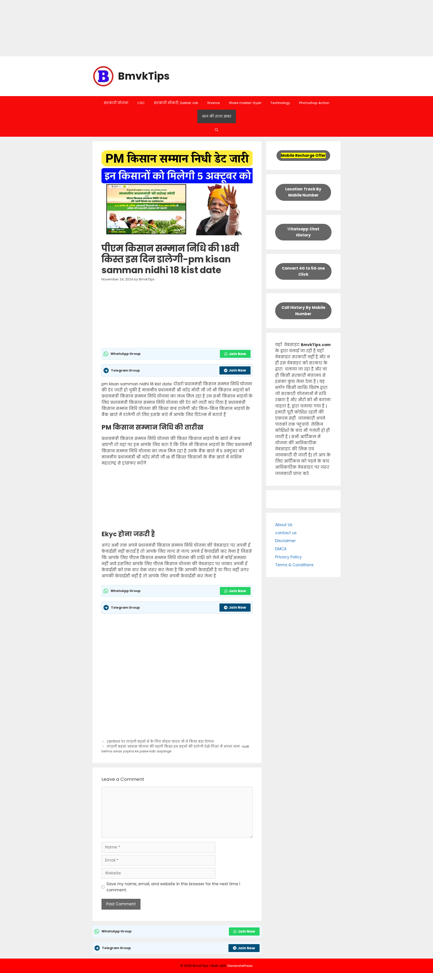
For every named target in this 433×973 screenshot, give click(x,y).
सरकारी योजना (116, 102)
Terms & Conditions (294, 565)
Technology (280, 102)
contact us (286, 533)
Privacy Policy (288, 557)
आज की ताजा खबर (216, 116)
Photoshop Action (314, 102)
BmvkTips (144, 76)
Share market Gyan (245, 102)
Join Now (237, 353)
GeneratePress (240, 965)
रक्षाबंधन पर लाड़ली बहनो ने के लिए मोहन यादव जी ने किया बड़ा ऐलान (160, 741)
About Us (283, 524)
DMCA (280, 549)
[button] (216, 130)
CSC (141, 102)
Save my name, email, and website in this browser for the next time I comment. (173, 887)
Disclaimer (285, 540)
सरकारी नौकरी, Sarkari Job (176, 102)
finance (213, 102)
